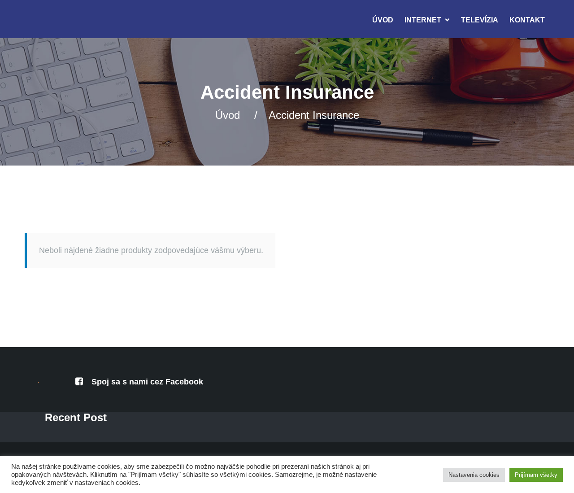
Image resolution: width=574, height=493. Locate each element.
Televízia (479, 20)
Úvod (382, 20)
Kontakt (527, 20)
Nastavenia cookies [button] (474, 474)
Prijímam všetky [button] (536, 474)
